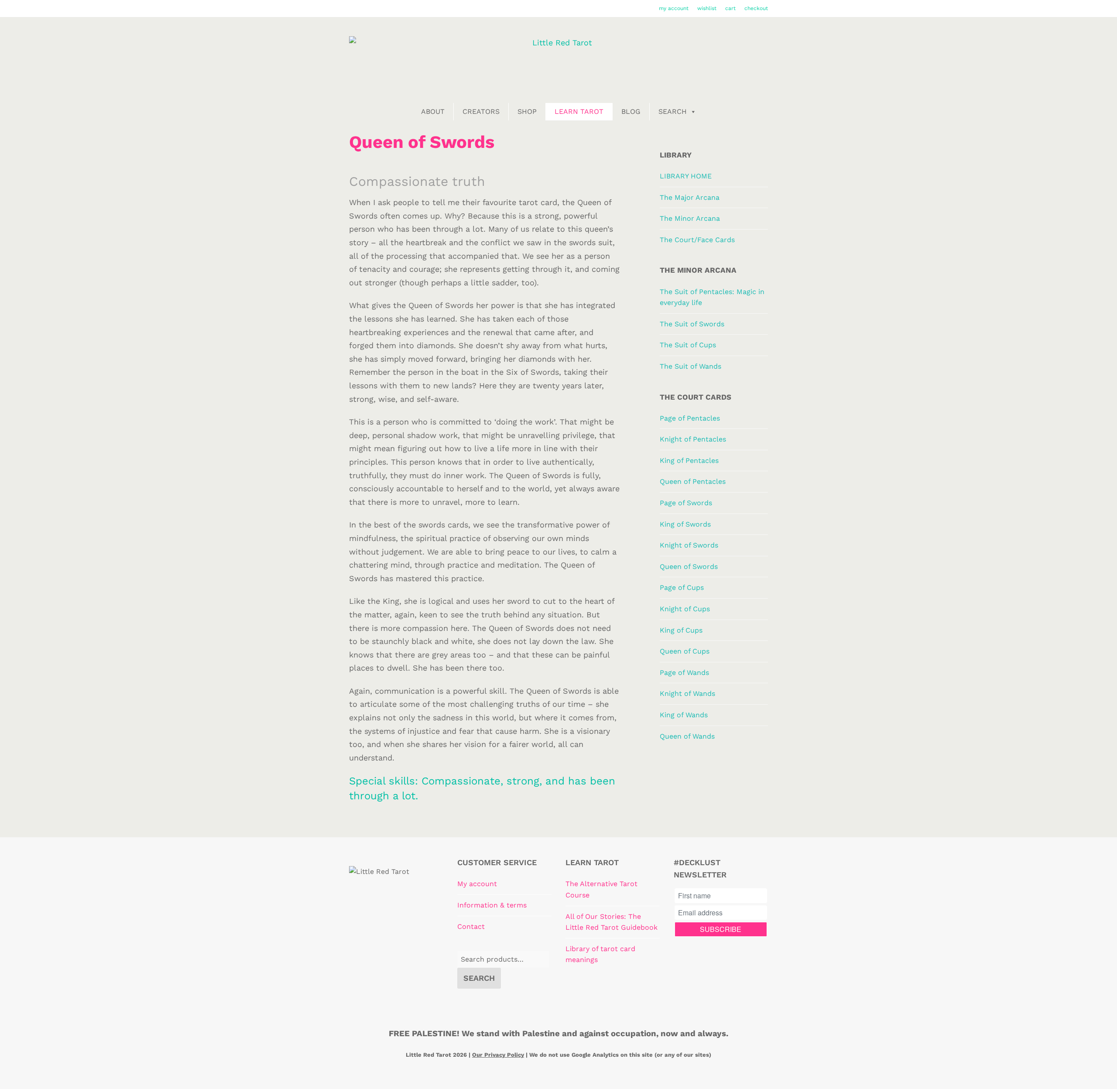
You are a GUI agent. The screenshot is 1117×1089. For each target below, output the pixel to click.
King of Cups (681, 630)
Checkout (756, 8)
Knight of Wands (687, 693)
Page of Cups (682, 587)
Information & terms (492, 905)
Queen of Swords (689, 566)
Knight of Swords (689, 545)
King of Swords (685, 524)
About (433, 111)
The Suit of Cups (688, 345)
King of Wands (684, 715)
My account (477, 884)
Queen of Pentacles (693, 481)
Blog (631, 111)
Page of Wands (684, 672)
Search (672, 111)
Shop (527, 111)
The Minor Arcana (690, 218)
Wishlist (706, 8)
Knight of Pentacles (693, 439)
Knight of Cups (685, 609)
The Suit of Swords (692, 324)
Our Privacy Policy (498, 1054)
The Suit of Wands (690, 366)
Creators (481, 111)
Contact (471, 926)
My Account (674, 8)
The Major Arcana (690, 197)
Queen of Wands (687, 736)
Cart (730, 8)
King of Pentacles (689, 460)
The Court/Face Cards (697, 240)
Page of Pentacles (690, 418)
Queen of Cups (684, 651)
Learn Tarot (579, 111)
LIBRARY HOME (686, 176)
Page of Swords (686, 503)
